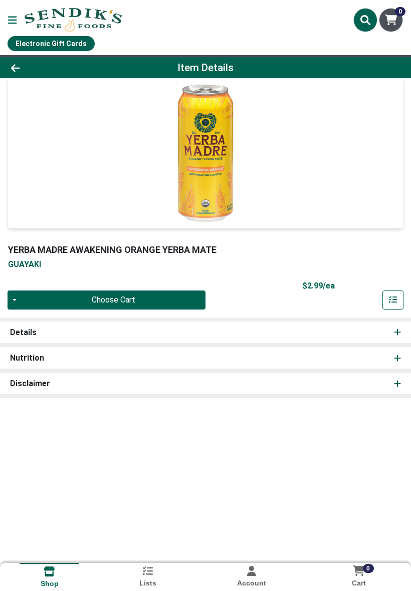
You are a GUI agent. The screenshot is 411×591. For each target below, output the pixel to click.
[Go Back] (57, 67)
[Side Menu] (12, 20)
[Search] (365, 20)
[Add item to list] (392, 300)
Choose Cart (113, 300)
